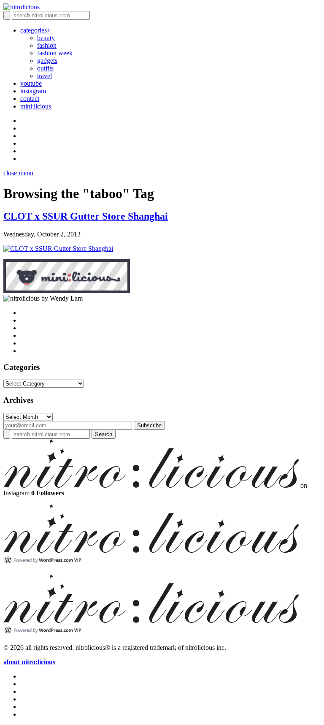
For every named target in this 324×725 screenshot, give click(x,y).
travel (44, 75)
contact (29, 98)
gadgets (47, 60)
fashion (47, 45)
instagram (33, 91)
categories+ (35, 30)
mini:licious (35, 106)
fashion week (55, 53)
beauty (46, 37)
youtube (31, 83)
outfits (45, 68)
